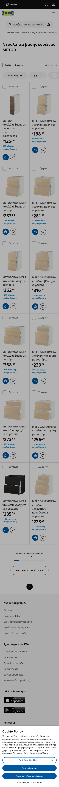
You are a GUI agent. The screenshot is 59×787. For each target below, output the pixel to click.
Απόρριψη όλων (29, 768)
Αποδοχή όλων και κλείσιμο (29, 776)
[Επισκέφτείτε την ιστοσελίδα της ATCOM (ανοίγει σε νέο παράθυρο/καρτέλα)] (29, 782)
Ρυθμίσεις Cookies (28, 760)
